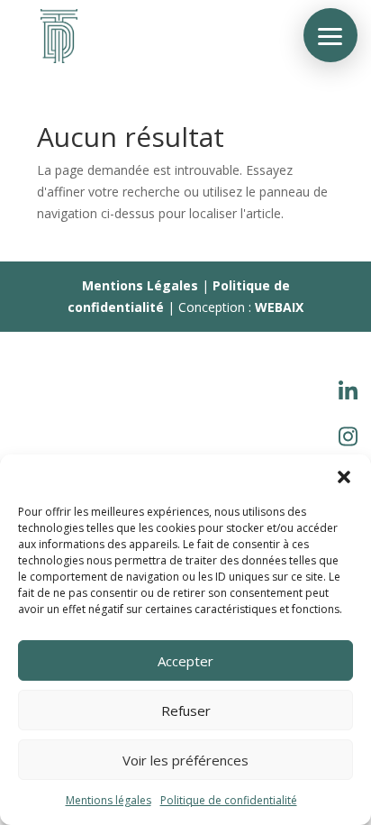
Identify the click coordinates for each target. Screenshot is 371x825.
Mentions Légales (140, 285)
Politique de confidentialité (228, 800)
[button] (344, 477)
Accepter (185, 661)
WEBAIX (279, 307)
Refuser (186, 710)
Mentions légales (108, 800)
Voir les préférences (185, 760)
